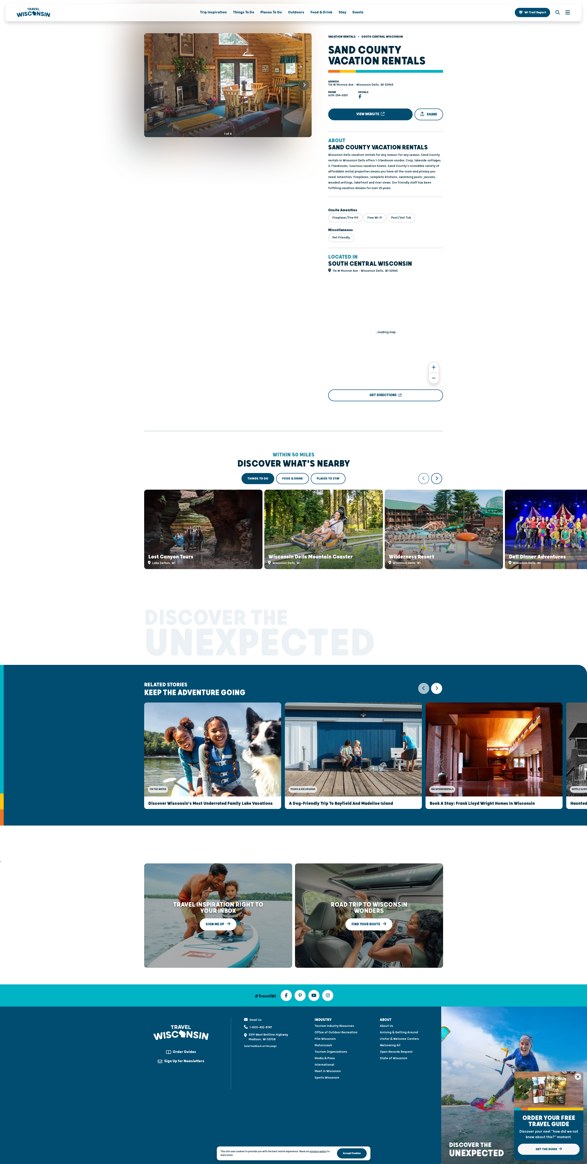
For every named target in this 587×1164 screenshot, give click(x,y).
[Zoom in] (433, 367)
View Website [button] (368, 114)
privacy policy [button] (318, 1151)
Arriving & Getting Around (399, 1032)
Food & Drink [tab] (292, 478)
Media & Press (325, 1058)
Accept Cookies (352, 1153)
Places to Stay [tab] (328, 478)
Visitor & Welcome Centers (399, 1039)
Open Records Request (396, 1052)
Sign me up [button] (215, 924)
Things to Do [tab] (257, 478)
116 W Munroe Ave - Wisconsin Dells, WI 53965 (360, 85)
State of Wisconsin (393, 1058)
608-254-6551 (338, 95)
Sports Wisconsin (327, 1078)
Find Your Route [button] (366, 924)
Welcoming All (390, 1045)
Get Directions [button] (383, 395)
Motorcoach (323, 1045)
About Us (386, 1026)
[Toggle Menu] (565, 12)
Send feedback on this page (260, 1046)
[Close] (578, 1076)
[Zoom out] (433, 378)
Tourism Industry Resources (334, 1026)
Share (431, 114)
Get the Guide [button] (547, 1149)
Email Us (256, 1020)
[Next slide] (304, 85)
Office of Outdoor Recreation (336, 1032)
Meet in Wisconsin (328, 1071)
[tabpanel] (293, 521)
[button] (532, 12)
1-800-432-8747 (261, 1027)
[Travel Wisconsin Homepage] (33, 12)
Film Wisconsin (325, 1039)
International (324, 1065)
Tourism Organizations (331, 1052)
